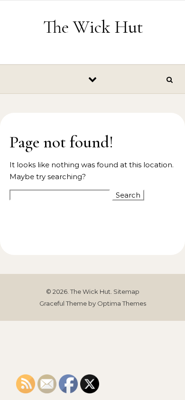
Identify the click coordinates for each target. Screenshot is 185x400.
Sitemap (126, 291)
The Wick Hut (93, 27)
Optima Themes (121, 303)
